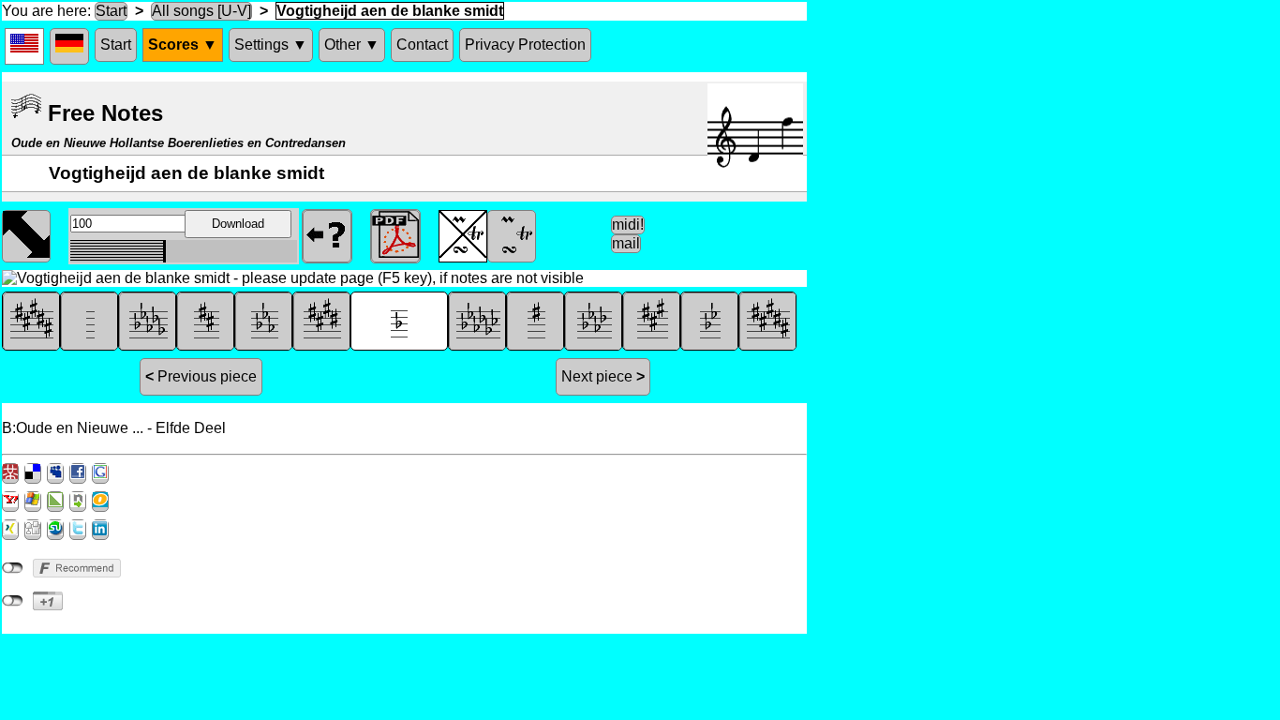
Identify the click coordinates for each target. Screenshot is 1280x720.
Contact (422, 44)
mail (626, 243)
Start (111, 11)
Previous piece (201, 376)
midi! (628, 224)
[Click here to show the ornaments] (511, 234)
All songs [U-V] (201, 11)
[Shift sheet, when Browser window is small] (26, 234)
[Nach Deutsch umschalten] (69, 46)
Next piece (603, 376)
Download (238, 224)
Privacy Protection (525, 44)
